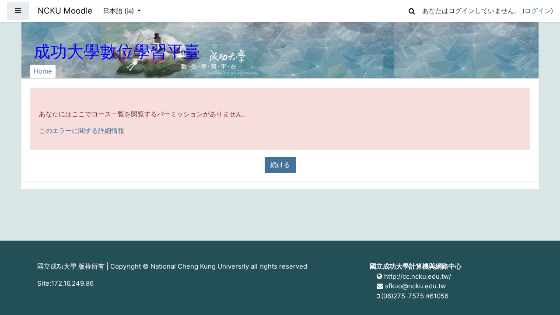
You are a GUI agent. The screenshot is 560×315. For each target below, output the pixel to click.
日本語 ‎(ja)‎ (119, 11)
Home (43, 71)
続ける (280, 165)
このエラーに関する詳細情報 (81, 130)
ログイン (538, 11)
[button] (411, 10)
